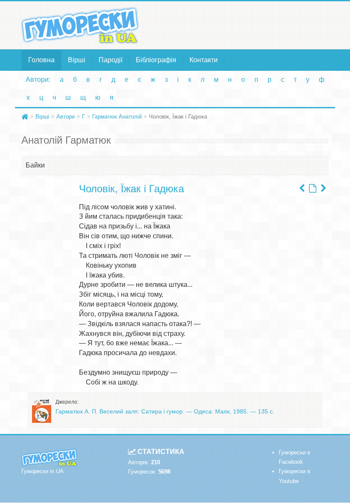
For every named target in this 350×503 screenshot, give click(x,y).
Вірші (76, 60)
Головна (41, 60)
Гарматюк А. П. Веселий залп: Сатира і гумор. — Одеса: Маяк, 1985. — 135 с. (164, 411)
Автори (65, 116)
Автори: (38, 79)
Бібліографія (156, 60)
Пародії (110, 60)
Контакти (204, 60)
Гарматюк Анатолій (117, 116)
